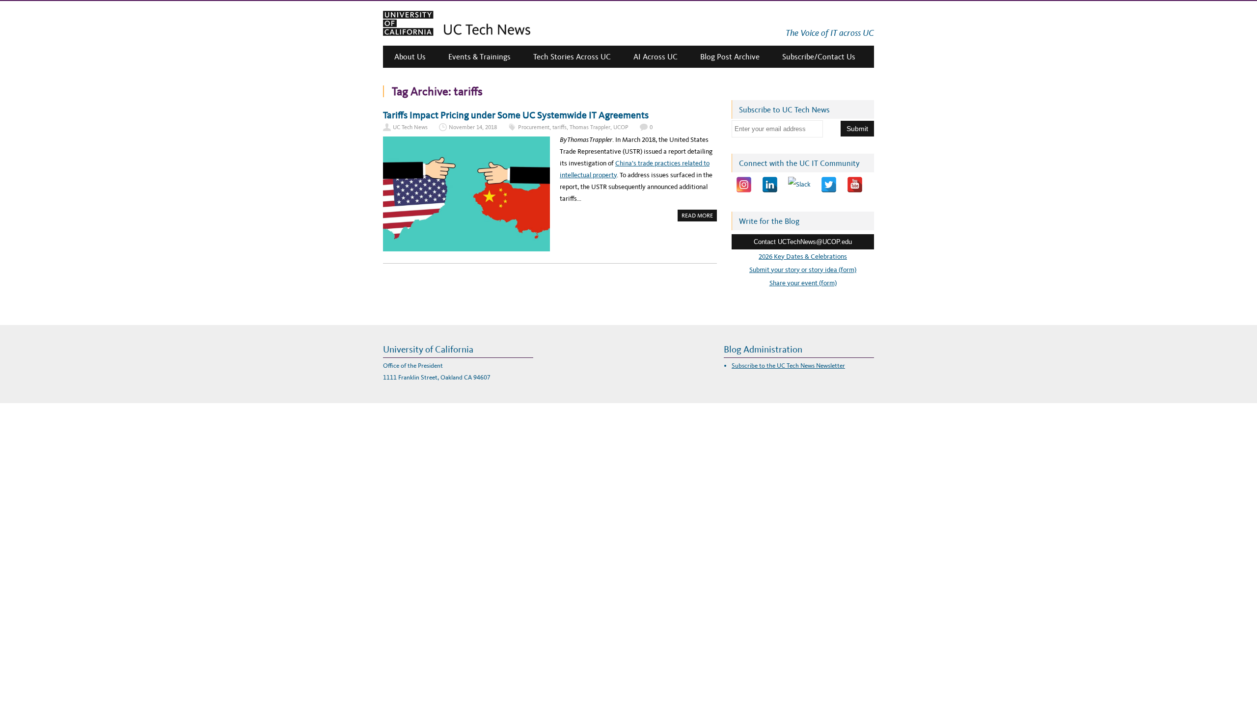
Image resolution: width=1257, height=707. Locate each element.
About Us (410, 56)
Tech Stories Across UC (572, 56)
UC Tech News (410, 127)
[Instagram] (744, 184)
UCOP (620, 127)
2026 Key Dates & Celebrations (803, 256)
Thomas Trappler (590, 127)
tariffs (559, 127)
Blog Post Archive (730, 56)
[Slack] (799, 184)
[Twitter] (829, 184)
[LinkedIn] (770, 184)
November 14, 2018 (473, 127)
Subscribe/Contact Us (818, 56)
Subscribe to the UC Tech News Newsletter (788, 365)
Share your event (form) (803, 283)
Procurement (533, 127)
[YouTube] (855, 184)
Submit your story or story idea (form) (802, 270)
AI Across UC (655, 56)
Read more (699, 216)
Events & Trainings (479, 56)
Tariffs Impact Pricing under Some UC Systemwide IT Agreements (516, 115)
